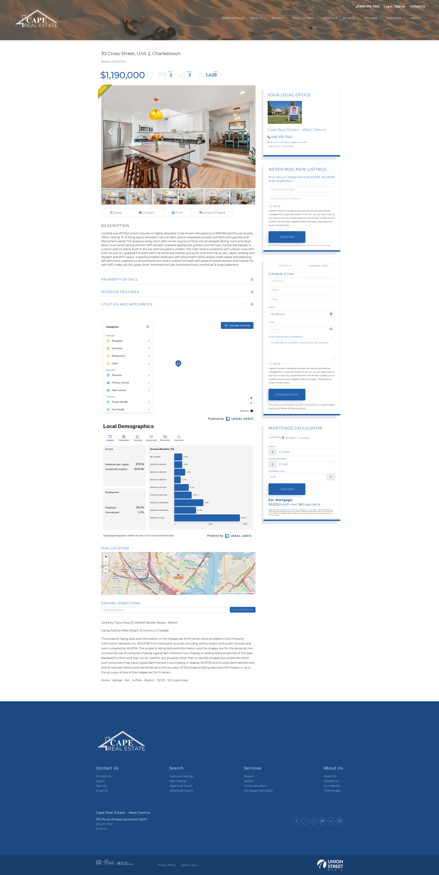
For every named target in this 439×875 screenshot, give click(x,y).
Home (105, 680)
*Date (272, 307)
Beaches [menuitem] (394, 18)
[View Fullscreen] (105, 569)
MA (127, 680)
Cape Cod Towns (180, 785)
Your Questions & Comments (285, 336)
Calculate (287, 489)
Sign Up (101, 785)
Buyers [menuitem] (349, 18)
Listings (117, 680)
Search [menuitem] (256, 18)
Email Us (102, 790)
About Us (330, 776)
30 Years (290, 438)
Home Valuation (255, 785)
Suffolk (137, 680)
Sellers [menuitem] (371, 18)
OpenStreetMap (237, 593)
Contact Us (417, 6)
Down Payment (277, 459)
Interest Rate (277, 471)
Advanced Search (181, 790)
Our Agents (288, 146)
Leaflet (224, 593)
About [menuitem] (416, 18)
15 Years (304, 438)
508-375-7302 (369, 6)
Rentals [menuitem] (330, 18)
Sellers (248, 781)
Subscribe (287, 236)
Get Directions (242, 609)
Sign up (400, 6)
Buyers (249, 776)
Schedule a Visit (318, 265)
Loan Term (275, 437)
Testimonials (332, 790)
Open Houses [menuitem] (233, 18)
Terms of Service (290, 408)
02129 (161, 680)
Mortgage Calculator (258, 790)
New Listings (177, 781)
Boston (149, 680)
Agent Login (189, 865)
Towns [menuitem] (277, 18)
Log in (388, 6)
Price (272, 446)
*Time (271, 322)
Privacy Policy (282, 225)
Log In (100, 781)
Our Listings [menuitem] (303, 18)
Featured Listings (181, 776)
